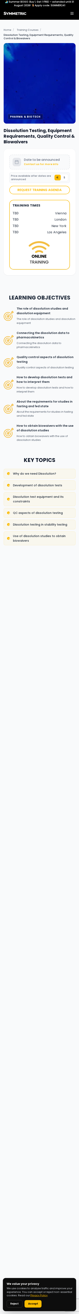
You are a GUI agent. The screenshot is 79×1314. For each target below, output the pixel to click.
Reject (14, 1303)
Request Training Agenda (39, 190)
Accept (33, 1303)
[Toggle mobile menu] (72, 13)
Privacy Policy (39, 1295)
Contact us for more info (41, 164)
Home (7, 30)
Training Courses (27, 30)
